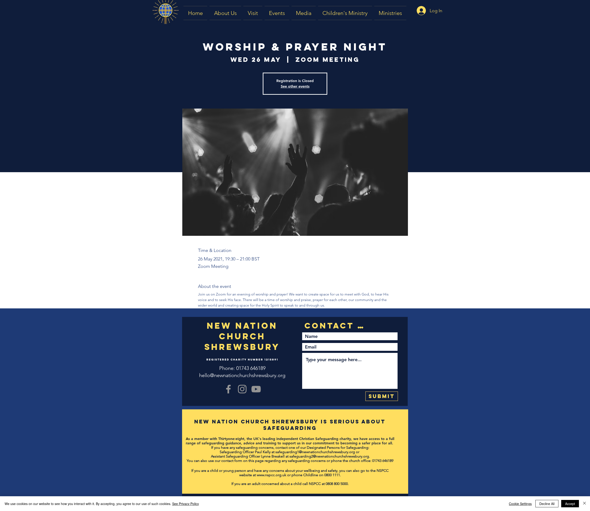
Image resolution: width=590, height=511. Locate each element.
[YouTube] (256, 389)
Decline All (547, 503)
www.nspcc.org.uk (271, 475)
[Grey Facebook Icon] (228, 389)
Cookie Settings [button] (520, 503)
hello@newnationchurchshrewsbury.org (242, 375)
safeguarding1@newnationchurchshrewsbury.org (315, 452)
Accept (570, 503)
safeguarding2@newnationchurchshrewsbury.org (329, 456)
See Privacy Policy (185, 503)
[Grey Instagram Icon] (242, 389)
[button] (303, 13)
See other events (295, 86)
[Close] (584, 503)
